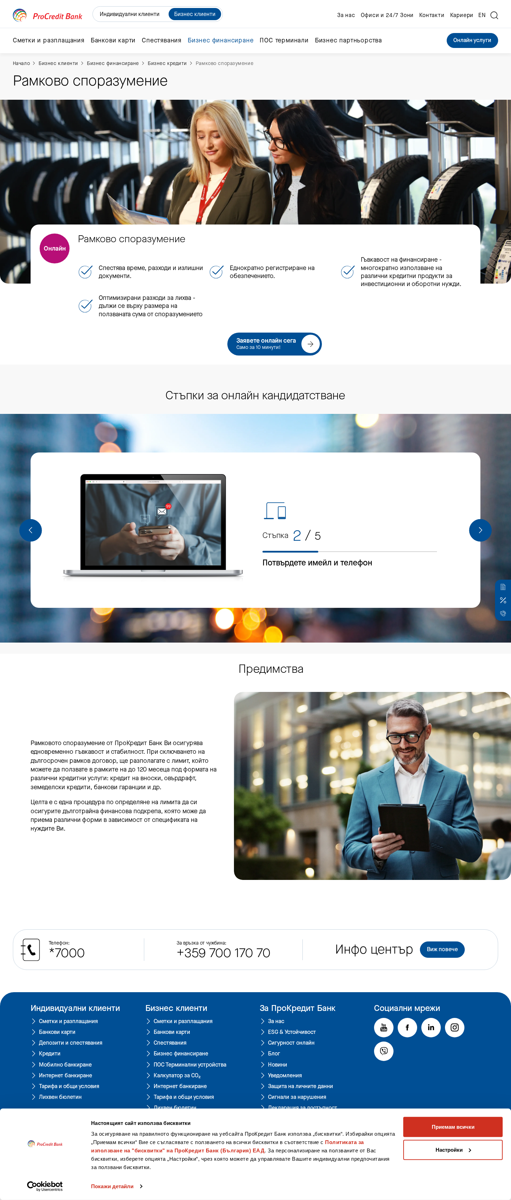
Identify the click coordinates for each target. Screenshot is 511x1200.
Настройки (449, 1149)
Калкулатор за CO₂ (177, 1075)
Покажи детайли (112, 1186)
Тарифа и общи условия (69, 1086)
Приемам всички (453, 1127)
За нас (346, 15)
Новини (277, 1065)
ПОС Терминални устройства (190, 1065)
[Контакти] (503, 613)
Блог (274, 1054)
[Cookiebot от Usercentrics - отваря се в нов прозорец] (45, 1186)
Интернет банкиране (65, 1075)
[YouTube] (384, 1027)
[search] (494, 15)
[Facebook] (407, 1027)
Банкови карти (57, 1032)
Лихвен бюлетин (60, 1097)
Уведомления (285, 1075)
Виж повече (442, 949)
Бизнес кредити (167, 63)
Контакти (431, 15)
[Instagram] (454, 1027)
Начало (21, 63)
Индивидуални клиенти (130, 14)
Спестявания (170, 1043)
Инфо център (374, 949)
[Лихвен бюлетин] (503, 600)
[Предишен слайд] (30, 530)
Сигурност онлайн (291, 1043)
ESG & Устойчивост (292, 1032)
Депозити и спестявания (70, 1043)
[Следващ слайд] (480, 530)
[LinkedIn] (431, 1027)
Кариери (462, 15)
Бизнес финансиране (113, 63)
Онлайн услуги (472, 40)
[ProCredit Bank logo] (47, 15)
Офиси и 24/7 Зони (387, 15)
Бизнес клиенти (195, 14)
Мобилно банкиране (65, 1065)
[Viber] (384, 1051)
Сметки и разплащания (68, 1021)
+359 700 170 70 (223, 953)
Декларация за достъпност (302, 1108)
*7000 (67, 953)
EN (482, 15)
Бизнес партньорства (348, 40)
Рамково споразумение (224, 63)
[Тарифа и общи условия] (503, 587)
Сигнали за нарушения (297, 1097)
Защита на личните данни (300, 1086)
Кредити (49, 1054)
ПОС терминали (284, 40)
